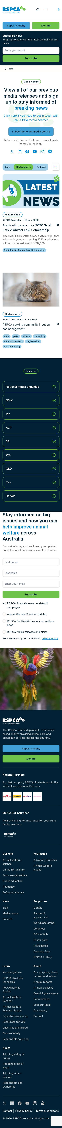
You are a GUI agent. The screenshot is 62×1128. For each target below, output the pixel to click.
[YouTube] (35, 151)
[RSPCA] (14, 10)
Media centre (10, 913)
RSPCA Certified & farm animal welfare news (30, 623)
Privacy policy (23, 1110)
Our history (40, 1010)
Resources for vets (14, 1021)
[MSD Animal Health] (27, 796)
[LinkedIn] (19, 151)
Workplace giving (44, 922)
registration (33, 341)
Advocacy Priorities (45, 860)
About (37, 966)
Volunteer (39, 928)
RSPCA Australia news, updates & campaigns (27, 605)
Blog (5, 907)
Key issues (40, 853)
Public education (13, 881)
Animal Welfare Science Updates (27, 614)
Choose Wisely (11, 1033)
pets (15, 336)
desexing (40, 336)
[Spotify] (50, 151)
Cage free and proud (15, 1027)
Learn (6, 966)
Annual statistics (43, 987)
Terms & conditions (47, 1110)
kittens (26, 336)
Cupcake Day (42, 951)
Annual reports (43, 981)
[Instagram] (42, 151)
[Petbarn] (17, 796)
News (6, 901)
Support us (40, 901)
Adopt (6, 1047)
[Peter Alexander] (37, 796)
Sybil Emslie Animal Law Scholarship (24, 250)
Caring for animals (14, 869)
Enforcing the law (13, 892)
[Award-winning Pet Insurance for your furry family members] (10, 834)
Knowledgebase (12, 972)
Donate (38, 907)
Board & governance (46, 993)
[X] (12, 151)
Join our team (42, 1004)
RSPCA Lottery (43, 957)
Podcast (7, 919)
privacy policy (49, 638)
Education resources (15, 1016)
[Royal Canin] (7, 796)
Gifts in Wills (41, 934)
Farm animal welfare (15, 875)
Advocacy (9, 886)
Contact (38, 1016)
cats (6, 336)
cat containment (13, 341)
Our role (8, 853)
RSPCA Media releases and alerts (27, 631)
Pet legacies (41, 945)
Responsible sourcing (15, 1039)
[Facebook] (27, 151)
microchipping (12, 346)
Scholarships (41, 999)
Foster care (40, 940)
